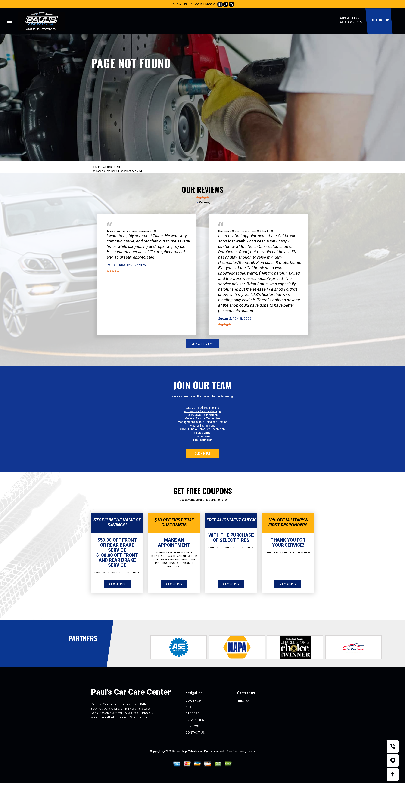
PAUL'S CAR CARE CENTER (108, 167)
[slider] (202, 197)
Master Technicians (202, 425)
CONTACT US (195, 732)
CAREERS (192, 713)
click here (202, 453)
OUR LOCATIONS (380, 19)
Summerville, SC (147, 231)
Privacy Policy (246, 751)
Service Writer (203, 432)
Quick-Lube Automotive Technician (202, 429)
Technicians (202, 436)
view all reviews (202, 343)
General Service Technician (202, 418)
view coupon (117, 583)
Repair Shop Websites (185, 751)
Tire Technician (202, 439)
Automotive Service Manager (202, 411)
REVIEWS (192, 726)
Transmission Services (119, 231)
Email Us (243, 700)
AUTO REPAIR (195, 707)
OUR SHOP (193, 700)
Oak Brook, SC (265, 231)
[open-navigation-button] (9, 21)
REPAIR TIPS (195, 720)
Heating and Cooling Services (234, 231)
